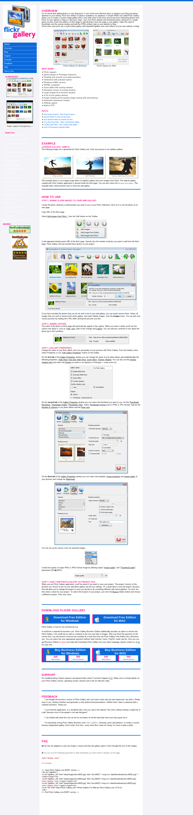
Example (7, 60)
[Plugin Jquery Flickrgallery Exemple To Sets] (19, 96)
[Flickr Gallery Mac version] (111, 47)
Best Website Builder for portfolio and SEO (58, 119)
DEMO (7, 44)
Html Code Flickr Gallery (12, 165)
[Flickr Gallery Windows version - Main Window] (71, 47)
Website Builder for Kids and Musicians (57, 117)
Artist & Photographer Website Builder (57, 127)
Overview (8, 48)
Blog (6, 52)
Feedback (8, 63)
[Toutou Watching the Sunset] (122, 166)
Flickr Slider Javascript (12, 160)
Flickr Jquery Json (10, 216)
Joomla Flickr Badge (11, 177)
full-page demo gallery (125, 183)
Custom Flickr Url (10, 173)
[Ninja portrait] (57, 166)
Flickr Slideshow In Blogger (13, 135)
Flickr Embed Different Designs (14, 169)
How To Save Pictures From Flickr (16, 143)
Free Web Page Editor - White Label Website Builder (61, 122)
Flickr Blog (7, 203)
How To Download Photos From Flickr (17, 139)
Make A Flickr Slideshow (12, 148)
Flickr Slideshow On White (13, 211)
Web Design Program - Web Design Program (59, 114)
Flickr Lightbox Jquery (11, 156)
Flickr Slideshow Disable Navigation (16, 186)
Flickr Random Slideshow (12, 194)
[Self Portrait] (90, 166)
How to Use (9, 71)
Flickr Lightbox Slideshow (12, 182)
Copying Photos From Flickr (13, 199)
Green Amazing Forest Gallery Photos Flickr (19, 152)
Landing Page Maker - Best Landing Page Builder (60, 124)
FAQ (6, 67)
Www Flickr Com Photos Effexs (15, 207)
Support (7, 56)
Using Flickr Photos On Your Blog (15, 190)
